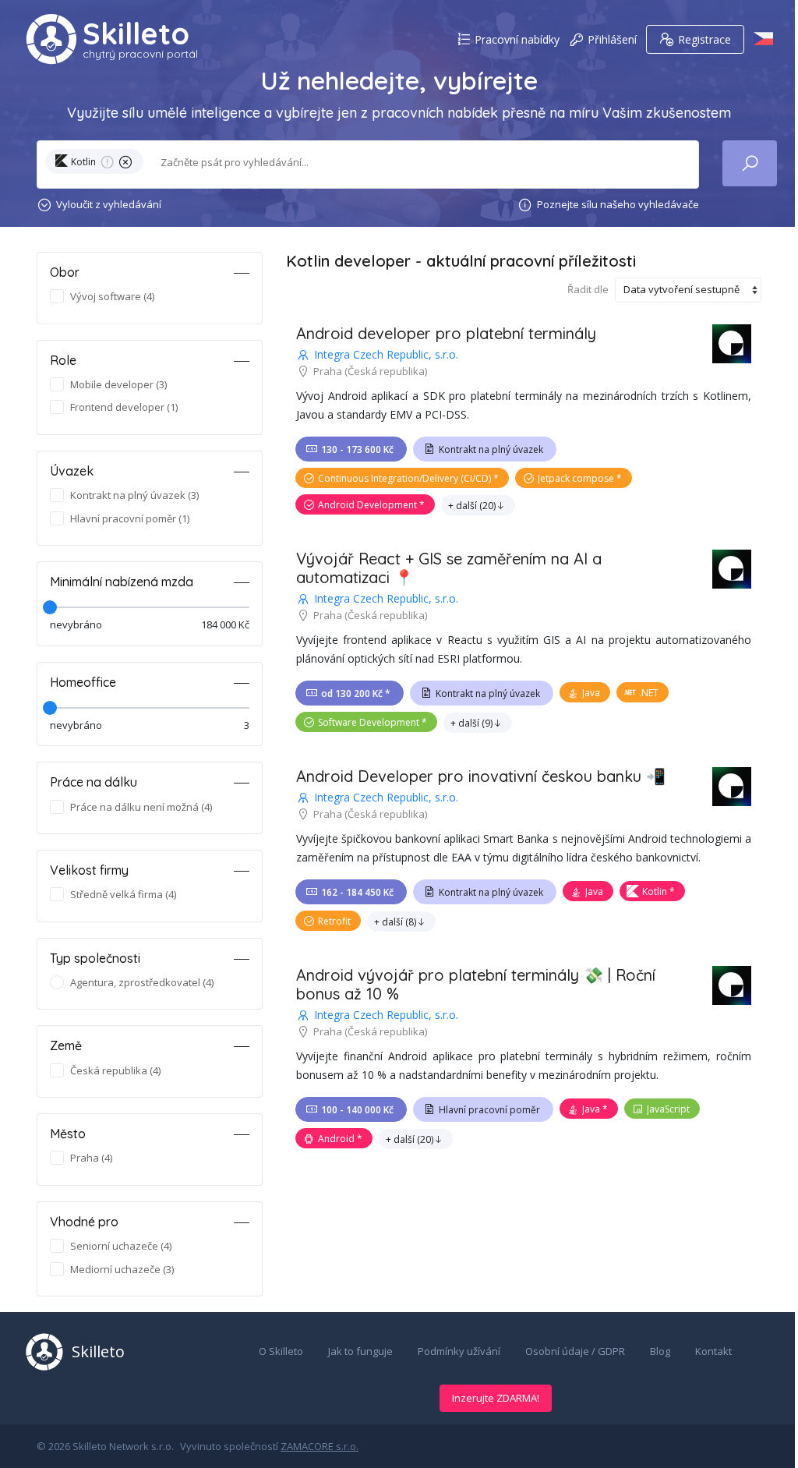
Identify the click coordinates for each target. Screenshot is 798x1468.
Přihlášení (612, 39)
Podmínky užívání (459, 1351)
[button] (97, 164)
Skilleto (136, 33)
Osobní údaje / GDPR (575, 1351)
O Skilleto (281, 1351)
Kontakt (713, 1351)
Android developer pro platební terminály (446, 333)
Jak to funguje (360, 1351)
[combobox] (420, 162)
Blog (660, 1351)
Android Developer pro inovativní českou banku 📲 (481, 776)
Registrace (704, 39)
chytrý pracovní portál (140, 54)
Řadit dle (588, 289)
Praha (327, 371)
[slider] (50, 607)
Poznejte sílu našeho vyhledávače (618, 204)
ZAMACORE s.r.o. (319, 1446)
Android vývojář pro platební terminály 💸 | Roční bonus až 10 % (475, 984)
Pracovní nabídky (517, 39)
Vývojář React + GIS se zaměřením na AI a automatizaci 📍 (449, 568)
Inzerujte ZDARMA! (495, 1398)
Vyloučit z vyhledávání (108, 204)
